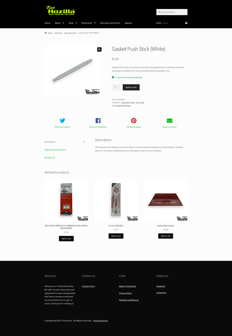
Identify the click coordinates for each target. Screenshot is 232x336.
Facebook (160, 286)
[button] (99, 49)
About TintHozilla (127, 286)
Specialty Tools (70, 33)
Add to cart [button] (66, 238)
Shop (71, 23)
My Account (87, 23)
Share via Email (170, 127)
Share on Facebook (98, 127)
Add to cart (131, 87)
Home (47, 23)
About (58, 23)
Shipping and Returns (129, 300)
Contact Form (88, 286)
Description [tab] (50, 141)
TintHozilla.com (100, 320)
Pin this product (133, 127)
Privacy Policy (125, 293)
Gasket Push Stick (123, 105)
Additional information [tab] (55, 149)
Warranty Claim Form (110, 23)
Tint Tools (58, 33)
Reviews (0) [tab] (50, 157)
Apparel (128, 23)
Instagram (161, 292)
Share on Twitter (62, 127)
